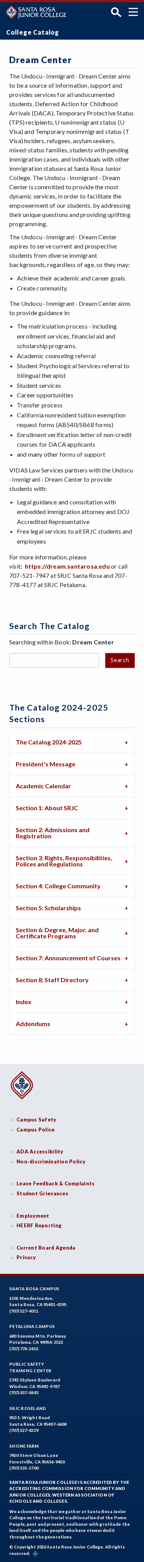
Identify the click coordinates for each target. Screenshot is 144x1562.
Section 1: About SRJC (47, 807)
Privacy (26, 1257)
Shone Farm (24, 1446)
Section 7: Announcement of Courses (68, 957)
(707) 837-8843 (23, 1392)
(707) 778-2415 (23, 1348)
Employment (33, 1216)
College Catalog (32, 32)
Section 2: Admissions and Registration (52, 832)
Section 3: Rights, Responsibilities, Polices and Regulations (64, 861)
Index (23, 1001)
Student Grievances (42, 1193)
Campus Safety (36, 1119)
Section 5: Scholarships (48, 907)
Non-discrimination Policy (51, 1161)
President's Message (45, 764)
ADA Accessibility (40, 1151)
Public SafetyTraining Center (30, 1367)
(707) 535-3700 (23, 1467)
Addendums (33, 1023)
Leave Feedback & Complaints (55, 1183)
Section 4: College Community (58, 885)
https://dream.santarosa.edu (67, 566)
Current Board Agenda (46, 1248)
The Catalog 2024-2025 (49, 742)
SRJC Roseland (27, 1408)
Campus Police (36, 1129)
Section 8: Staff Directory (52, 979)
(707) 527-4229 (23, 1430)
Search (120, 660)
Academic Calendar (43, 785)
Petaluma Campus (32, 1326)
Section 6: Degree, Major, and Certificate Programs (57, 933)
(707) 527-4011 (23, 1310)
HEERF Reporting (39, 1225)
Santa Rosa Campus (34, 1288)
